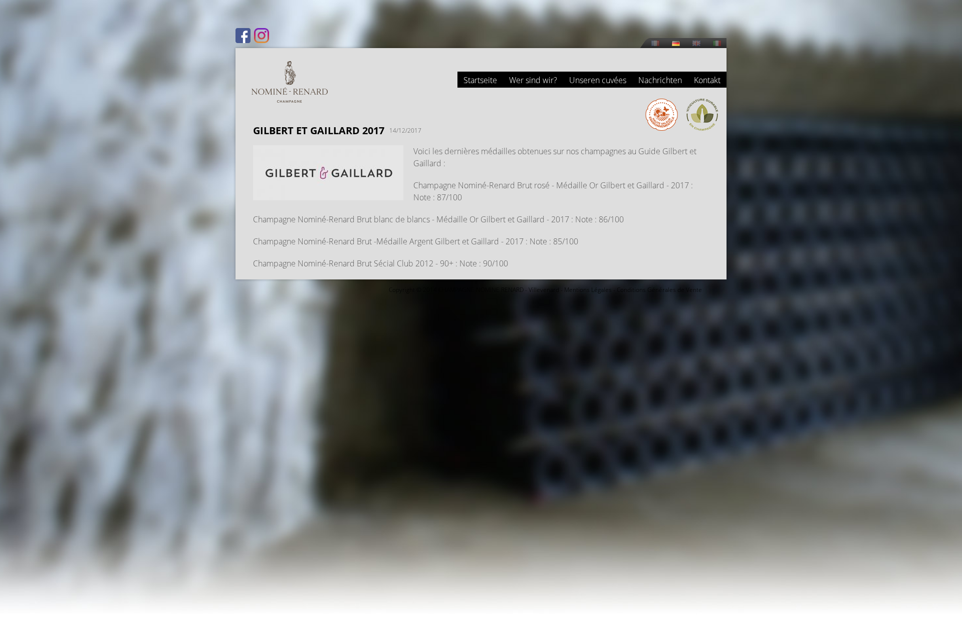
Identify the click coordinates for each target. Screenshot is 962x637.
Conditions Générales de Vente (659, 289)
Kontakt (707, 80)
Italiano (717, 43)
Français (655, 43)
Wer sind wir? (533, 80)
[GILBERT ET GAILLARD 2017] (328, 194)
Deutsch (676, 43)
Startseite (480, 80)
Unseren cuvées (597, 80)
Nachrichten (660, 80)
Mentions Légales (588, 289)
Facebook (243, 35)
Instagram (261, 35)
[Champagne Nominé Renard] (290, 82)
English (696, 43)
